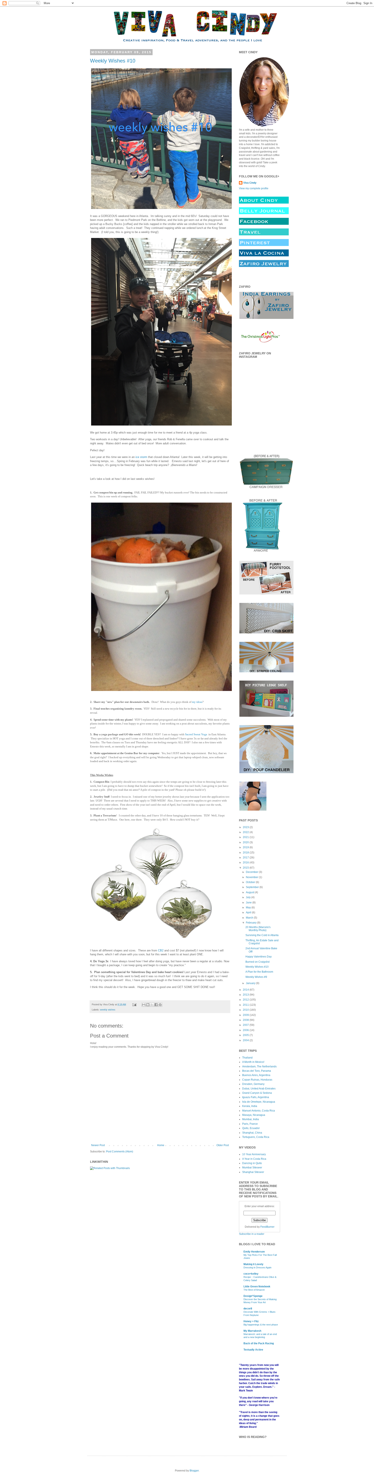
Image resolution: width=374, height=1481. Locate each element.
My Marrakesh (252, 1330)
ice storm (141, 457)
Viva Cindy (249, 182)
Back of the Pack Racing (258, 1343)
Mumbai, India (250, 1119)
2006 (246, 1030)
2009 (246, 1015)
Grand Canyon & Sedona (257, 1092)
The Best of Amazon (254, 1289)
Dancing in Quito (252, 1163)
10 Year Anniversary (254, 1154)
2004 (246, 1040)
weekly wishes (107, 1009)
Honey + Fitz (251, 1321)
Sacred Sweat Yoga (196, 734)
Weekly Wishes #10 (112, 61)
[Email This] (144, 1004)
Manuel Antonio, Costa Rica (258, 1110)
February (251, 922)
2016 (246, 862)
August (250, 892)
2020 (246, 842)
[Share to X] (152, 1004)
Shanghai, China (252, 1132)
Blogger (194, 1470)
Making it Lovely (253, 1264)
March (250, 917)
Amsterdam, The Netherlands (259, 1066)
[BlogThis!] (148, 1004)
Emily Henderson (254, 1251)
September (253, 887)
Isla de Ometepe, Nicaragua (258, 1101)
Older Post (222, 1145)
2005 (246, 1035)
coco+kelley (250, 1273)
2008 (246, 1020)
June (249, 902)
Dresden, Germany (253, 1084)
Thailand (247, 1057)
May (248, 907)
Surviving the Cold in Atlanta (262, 935)
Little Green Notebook (256, 1286)
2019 (246, 847)
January (251, 983)
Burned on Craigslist (257, 961)
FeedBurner (267, 1226)
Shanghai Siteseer (253, 1172)
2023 (246, 827)
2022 (246, 832)
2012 (246, 999)
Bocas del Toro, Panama (256, 1070)
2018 (246, 852)
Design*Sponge (253, 1296)
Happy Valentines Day (258, 956)
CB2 (160, 950)
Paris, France (250, 1123)
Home (160, 1145)
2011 (246, 1004)
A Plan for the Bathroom (259, 971)
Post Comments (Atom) (119, 1151)
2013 (246, 994)
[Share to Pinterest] (160, 1004)
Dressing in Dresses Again (257, 1267)
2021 (246, 837)
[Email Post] (134, 1004)
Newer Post (98, 1145)
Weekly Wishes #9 (256, 976)
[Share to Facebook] (156, 1004)
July (248, 897)
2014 (246, 989)
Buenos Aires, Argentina (256, 1075)
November (252, 877)
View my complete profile (253, 188)
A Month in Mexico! (253, 1061)
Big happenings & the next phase (260, 1324)
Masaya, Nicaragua (253, 1114)
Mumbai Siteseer (252, 1167)
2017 (246, 857)
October (251, 882)
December (252, 872)
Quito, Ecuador (251, 1128)
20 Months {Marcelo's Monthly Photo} (258, 929)
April (249, 912)
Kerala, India (249, 1106)
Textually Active (253, 1349)
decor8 (247, 1308)
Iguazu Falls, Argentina (255, 1097)
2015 (246, 867)
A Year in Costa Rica (254, 1158)
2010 (246, 1009)
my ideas (197, 702)
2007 (246, 1024)
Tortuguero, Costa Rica (255, 1137)
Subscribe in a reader (251, 1233)
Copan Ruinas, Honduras (257, 1079)
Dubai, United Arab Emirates (259, 1088)
